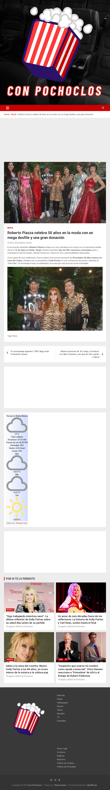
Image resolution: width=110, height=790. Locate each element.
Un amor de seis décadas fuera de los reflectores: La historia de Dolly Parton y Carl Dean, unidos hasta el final (80, 619)
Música (10, 610)
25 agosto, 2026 (13, 626)
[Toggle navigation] (7, 108)
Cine (61, 659)
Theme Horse (60, 785)
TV (66, 659)
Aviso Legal (62, 748)
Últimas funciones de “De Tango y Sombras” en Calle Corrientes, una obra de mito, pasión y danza (79, 354)
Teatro (60, 710)
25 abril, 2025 (13, 243)
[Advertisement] (55, 142)
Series (60, 699)
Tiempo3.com (21, 523)
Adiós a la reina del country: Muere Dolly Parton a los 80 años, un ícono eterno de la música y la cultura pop (27, 669)
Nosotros (61, 759)
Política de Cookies (65, 763)
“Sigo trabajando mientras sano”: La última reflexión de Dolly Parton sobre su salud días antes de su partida (28, 619)
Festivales (61, 721)
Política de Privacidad (66, 767)
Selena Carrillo (25, 243)
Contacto (61, 752)
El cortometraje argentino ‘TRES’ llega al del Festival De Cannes (30, 352)
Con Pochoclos (26, 626)
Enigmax (60, 756)
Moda (10, 228)
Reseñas (61, 713)
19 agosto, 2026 (65, 679)
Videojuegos (62, 702)
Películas (61, 695)
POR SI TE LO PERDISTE (20, 578)
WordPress (92, 785)
